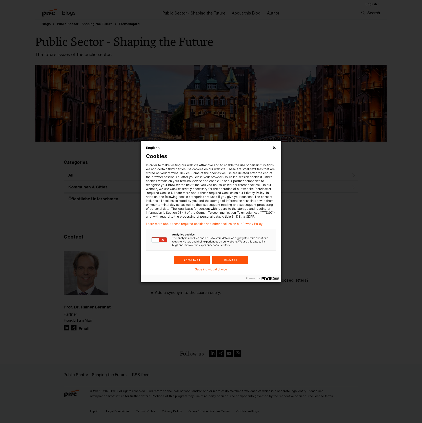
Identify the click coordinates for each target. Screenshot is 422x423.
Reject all (230, 260)
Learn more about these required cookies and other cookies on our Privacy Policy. (205, 224)
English (152, 148)
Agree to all (192, 260)
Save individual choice (211, 269)
